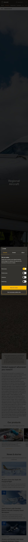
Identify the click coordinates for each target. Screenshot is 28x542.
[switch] (24, 273)
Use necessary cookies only (14, 292)
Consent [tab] (5, 252)
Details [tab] (14, 252)
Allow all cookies (14, 287)
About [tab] (23, 252)
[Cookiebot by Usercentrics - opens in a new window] (20, 249)
